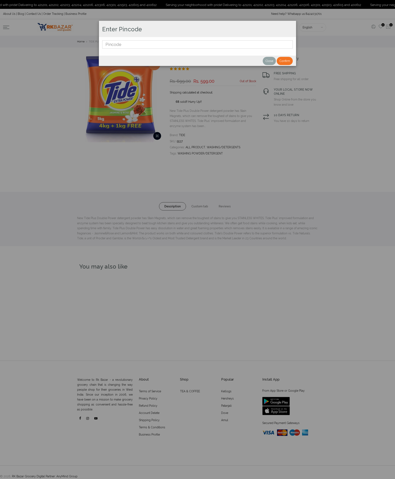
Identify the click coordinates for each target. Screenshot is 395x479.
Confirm (284, 61)
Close (269, 61)
